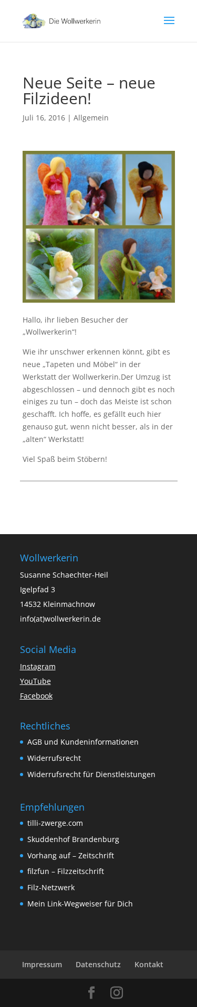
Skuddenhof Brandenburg (73, 839)
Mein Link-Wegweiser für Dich (80, 904)
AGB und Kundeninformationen (83, 742)
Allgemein (91, 118)
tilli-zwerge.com (55, 823)
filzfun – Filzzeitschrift (65, 871)
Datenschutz (98, 964)
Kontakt (148, 964)
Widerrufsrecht (54, 758)
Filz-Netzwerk (51, 887)
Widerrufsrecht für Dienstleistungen (91, 774)
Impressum (42, 964)
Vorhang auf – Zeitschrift (70, 855)
